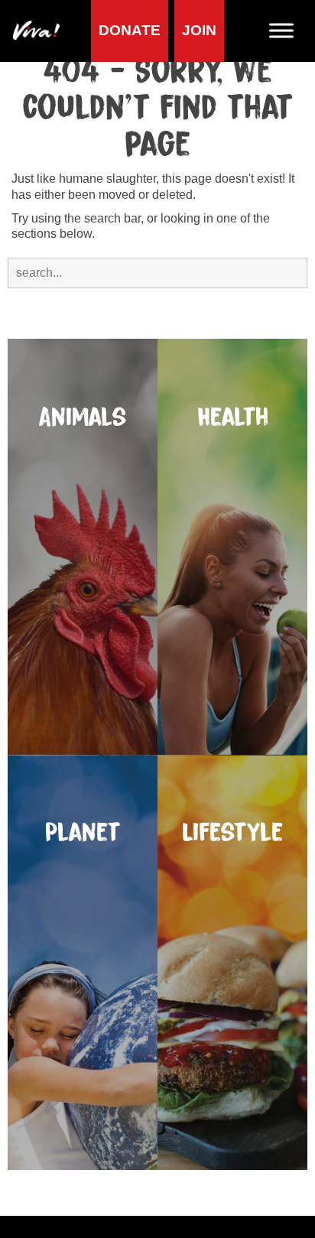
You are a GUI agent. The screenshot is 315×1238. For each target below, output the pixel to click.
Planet (83, 832)
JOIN (199, 30)
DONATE (130, 30)
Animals (82, 417)
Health (232, 417)
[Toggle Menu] (287, 31)
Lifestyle (233, 832)
